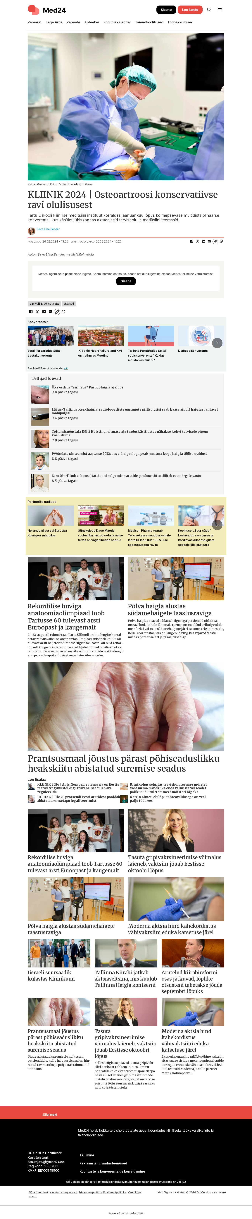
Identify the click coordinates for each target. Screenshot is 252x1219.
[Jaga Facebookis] (191, 241)
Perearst (35, 22)
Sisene (166, 10)
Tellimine (87, 1155)
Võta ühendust (38, 1192)
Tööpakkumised (180, 22)
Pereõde (73, 22)
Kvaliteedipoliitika (114, 1192)
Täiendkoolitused (149, 22)
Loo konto (190, 10)
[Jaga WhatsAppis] (221, 241)
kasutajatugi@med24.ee (46, 1162)
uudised (69, 303)
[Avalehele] (92, 9)
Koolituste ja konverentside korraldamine (112, 1171)
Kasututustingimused (63, 1192)
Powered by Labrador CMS (126, 1213)
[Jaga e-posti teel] (209, 241)
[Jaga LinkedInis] (203, 241)
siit (66, 368)
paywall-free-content (44, 303)
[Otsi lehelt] (209, 9)
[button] (35, 343)
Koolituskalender (117, 22)
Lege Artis (54, 22)
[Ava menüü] (219, 9)
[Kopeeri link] (215, 241)
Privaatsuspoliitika (91, 1192)
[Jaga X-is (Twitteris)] (197, 241)
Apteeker (91, 22)
